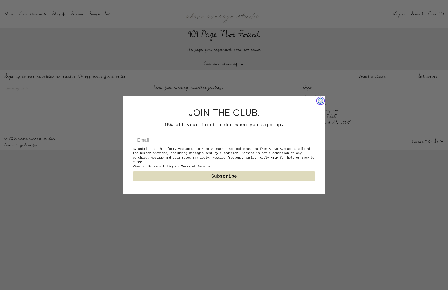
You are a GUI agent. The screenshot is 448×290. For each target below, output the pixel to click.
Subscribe (224, 176)
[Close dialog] (320, 100)
